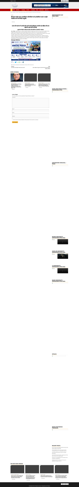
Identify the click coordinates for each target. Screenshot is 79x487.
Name (13, 108)
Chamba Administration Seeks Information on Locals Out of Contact (30, 85)
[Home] (11, 10)
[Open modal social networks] (23, 62)
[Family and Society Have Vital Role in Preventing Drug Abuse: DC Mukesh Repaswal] (44, 77)
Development (17, 64)
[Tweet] (16, 62)
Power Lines (31, 64)
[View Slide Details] (60, 435)
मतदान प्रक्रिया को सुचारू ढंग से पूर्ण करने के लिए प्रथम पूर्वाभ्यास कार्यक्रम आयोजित (41, 67)
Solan (59, 474)
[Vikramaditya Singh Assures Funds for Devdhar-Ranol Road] (47, 469)
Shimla (18, 474)
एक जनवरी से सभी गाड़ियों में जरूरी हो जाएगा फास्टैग (18, 67)
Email (13, 112)
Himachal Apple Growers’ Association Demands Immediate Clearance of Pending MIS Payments (30, 477)
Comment (14, 97)
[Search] (67, 10)
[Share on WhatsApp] (20, 62)
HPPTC (29, 64)
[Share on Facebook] (12, 62)
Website (13, 116)
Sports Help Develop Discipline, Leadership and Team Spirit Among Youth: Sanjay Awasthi (61, 476)
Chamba (14, 64)
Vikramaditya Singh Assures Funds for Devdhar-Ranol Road (46, 476)
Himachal (15, 474)
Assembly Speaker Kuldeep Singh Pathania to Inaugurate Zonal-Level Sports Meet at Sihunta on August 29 (16, 86)
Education (12, 474)
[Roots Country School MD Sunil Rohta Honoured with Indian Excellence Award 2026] (17, 469)
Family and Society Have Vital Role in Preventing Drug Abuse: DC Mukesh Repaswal (44, 85)
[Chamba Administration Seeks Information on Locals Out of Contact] (30, 77)
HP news (26, 64)
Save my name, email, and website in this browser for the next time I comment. (25, 119)
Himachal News (22, 64)
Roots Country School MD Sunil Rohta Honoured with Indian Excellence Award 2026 (17, 476)
